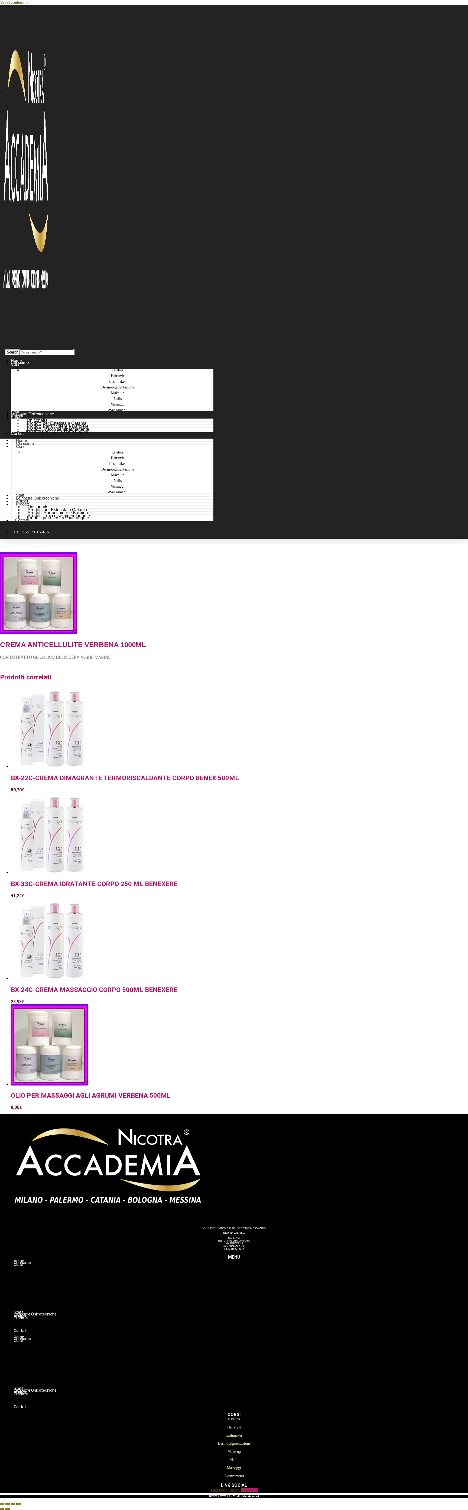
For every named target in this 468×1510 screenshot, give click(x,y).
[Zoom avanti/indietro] (2, 1504)
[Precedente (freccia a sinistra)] (2, 1509)
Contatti (17, 433)
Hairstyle (245, 1276)
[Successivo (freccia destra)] (7, 1509)
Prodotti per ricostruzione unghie (57, 431)
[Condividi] (13, 1504)
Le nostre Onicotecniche (37, 498)
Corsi (15, 364)
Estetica (245, 1270)
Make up (245, 1293)
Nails (245, 1299)
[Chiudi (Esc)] (18, 1504)
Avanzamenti (118, 410)
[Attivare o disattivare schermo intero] (7, 1504)
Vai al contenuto (14, 2)
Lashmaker (245, 1281)
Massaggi (244, 1304)
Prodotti (17, 417)
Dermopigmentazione (245, 1287)
